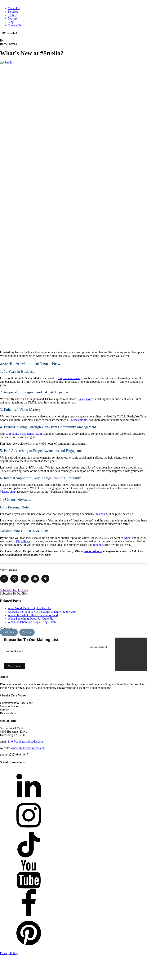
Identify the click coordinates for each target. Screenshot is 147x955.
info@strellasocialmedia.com (25, 741)
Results (12, 15)
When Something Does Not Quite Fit (30, 618)
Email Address (13, 651)
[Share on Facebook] (4, 579)
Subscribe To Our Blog (14, 590)
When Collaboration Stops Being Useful (32, 622)
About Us (14, 8)
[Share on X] (14, 579)
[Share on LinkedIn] (25, 579)
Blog (11, 22)
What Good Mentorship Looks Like (29, 608)
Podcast (12, 18)
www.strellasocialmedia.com (28, 748)
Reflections (9, 632)
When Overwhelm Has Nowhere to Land (33, 615)
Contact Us (14, 25)
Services (13, 11)
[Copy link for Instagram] (35, 579)
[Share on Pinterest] (45, 579)
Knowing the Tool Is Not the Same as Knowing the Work (42, 611)
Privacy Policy (9, 953)
